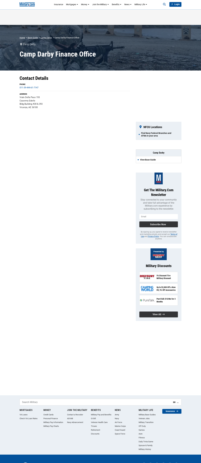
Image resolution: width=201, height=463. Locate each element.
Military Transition (146, 422)
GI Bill (93, 418)
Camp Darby (46, 38)
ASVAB (70, 418)
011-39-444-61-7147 (29, 87)
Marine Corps (120, 426)
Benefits (115, 4)
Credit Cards (48, 415)
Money (84, 4)
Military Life (139, 4)
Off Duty (142, 426)
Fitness (142, 438)
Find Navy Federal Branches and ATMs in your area (156, 134)
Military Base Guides (147, 415)
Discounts (95, 434)
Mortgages (71, 4)
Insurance (58, 4)
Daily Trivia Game (146, 441)
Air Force (118, 422)
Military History (145, 449)
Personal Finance (50, 418)
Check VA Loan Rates (29, 418)
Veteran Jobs (144, 418)
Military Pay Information (53, 422)
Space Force (120, 434)
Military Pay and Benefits (101, 415)
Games (142, 430)
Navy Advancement (75, 422)
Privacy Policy (153, 236)
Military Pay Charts (51, 426)
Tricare (94, 426)
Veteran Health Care (99, 422)
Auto (140, 434)
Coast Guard (120, 430)
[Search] (164, 4)
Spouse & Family (145, 445)
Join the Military (99, 4)
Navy (117, 418)
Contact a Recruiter (75, 415)
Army (117, 415)
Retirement (95, 430)
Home (22, 38)
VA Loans (24, 415)
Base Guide (33, 38)
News (126, 4)
